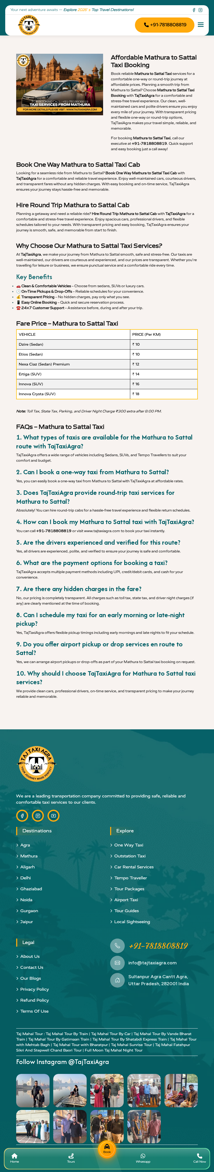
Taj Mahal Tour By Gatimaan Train (58, 1039)
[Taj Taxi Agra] (29, 25)
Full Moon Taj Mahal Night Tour (113, 1050)
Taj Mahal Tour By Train (67, 1034)
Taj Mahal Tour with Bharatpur (80, 1045)
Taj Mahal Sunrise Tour (131, 1045)
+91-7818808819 (168, 25)
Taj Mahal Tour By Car (110, 1034)
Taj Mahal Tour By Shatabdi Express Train (129, 1039)
